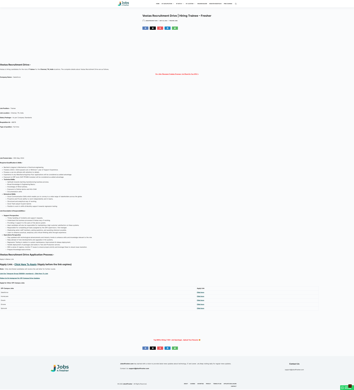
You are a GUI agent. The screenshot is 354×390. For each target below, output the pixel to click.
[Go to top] (350, 386)
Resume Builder (202, 3)
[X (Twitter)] (153, 28)
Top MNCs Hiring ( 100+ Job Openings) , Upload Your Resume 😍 (177, 340)
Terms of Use (217, 383)
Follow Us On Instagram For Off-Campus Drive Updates (20, 278)
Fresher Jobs (173, 20)
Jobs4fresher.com (127, 364)
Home (157, 3)
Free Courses (228, 3)
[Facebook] (145, 28)
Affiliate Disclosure (230, 383)
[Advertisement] (177, 47)
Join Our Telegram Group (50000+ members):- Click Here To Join (24, 273)
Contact (233, 386)
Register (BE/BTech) (215, 3)
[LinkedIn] (168, 28)
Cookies (192, 383)
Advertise (200, 383)
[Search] (235, 3)
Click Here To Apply (25, 264)
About (186, 383)
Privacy (208, 383)
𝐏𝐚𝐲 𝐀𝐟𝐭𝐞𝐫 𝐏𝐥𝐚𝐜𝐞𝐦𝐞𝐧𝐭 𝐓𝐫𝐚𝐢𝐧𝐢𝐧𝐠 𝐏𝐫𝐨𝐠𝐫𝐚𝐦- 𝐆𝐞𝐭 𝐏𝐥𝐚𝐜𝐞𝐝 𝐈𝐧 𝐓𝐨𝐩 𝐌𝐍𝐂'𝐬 (177, 74)
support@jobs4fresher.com (294, 370)
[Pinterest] (160, 28)
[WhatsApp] (175, 28)
